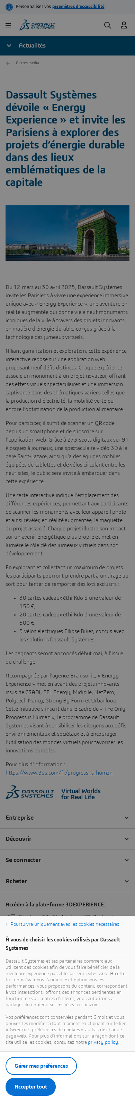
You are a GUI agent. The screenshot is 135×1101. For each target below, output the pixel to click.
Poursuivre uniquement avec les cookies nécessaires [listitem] (64, 924)
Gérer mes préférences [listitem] (41, 1066)
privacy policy (103, 1042)
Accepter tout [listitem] (31, 1087)
